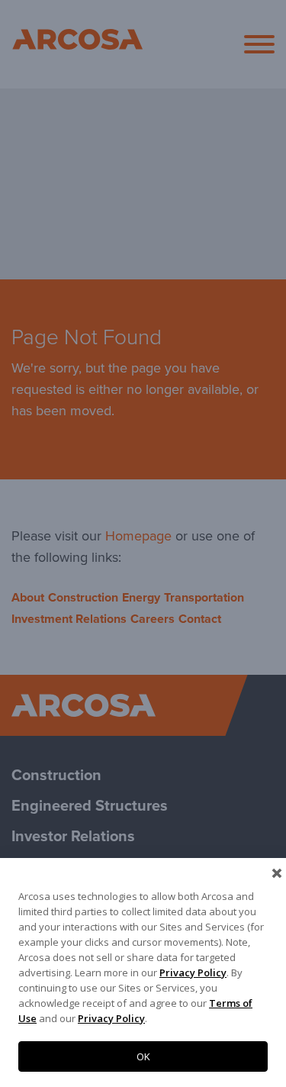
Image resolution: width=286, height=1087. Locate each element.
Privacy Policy (193, 972)
